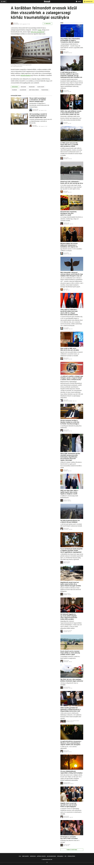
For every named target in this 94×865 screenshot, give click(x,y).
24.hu (39, 30)
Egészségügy (16, 24)
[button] (15, 87)
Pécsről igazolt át (26, 75)
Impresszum (33, 856)
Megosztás (48, 23)
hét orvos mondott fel (37, 32)
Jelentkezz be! (89, 1)
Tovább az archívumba (72, 849)
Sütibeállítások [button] (71, 856)
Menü (4, 1)
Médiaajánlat (60, 856)
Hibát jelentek (25, 856)
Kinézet (79, 1)
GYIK (20, 856)
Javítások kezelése (41, 856)
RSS (65, 856)
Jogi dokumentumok (51, 856)
